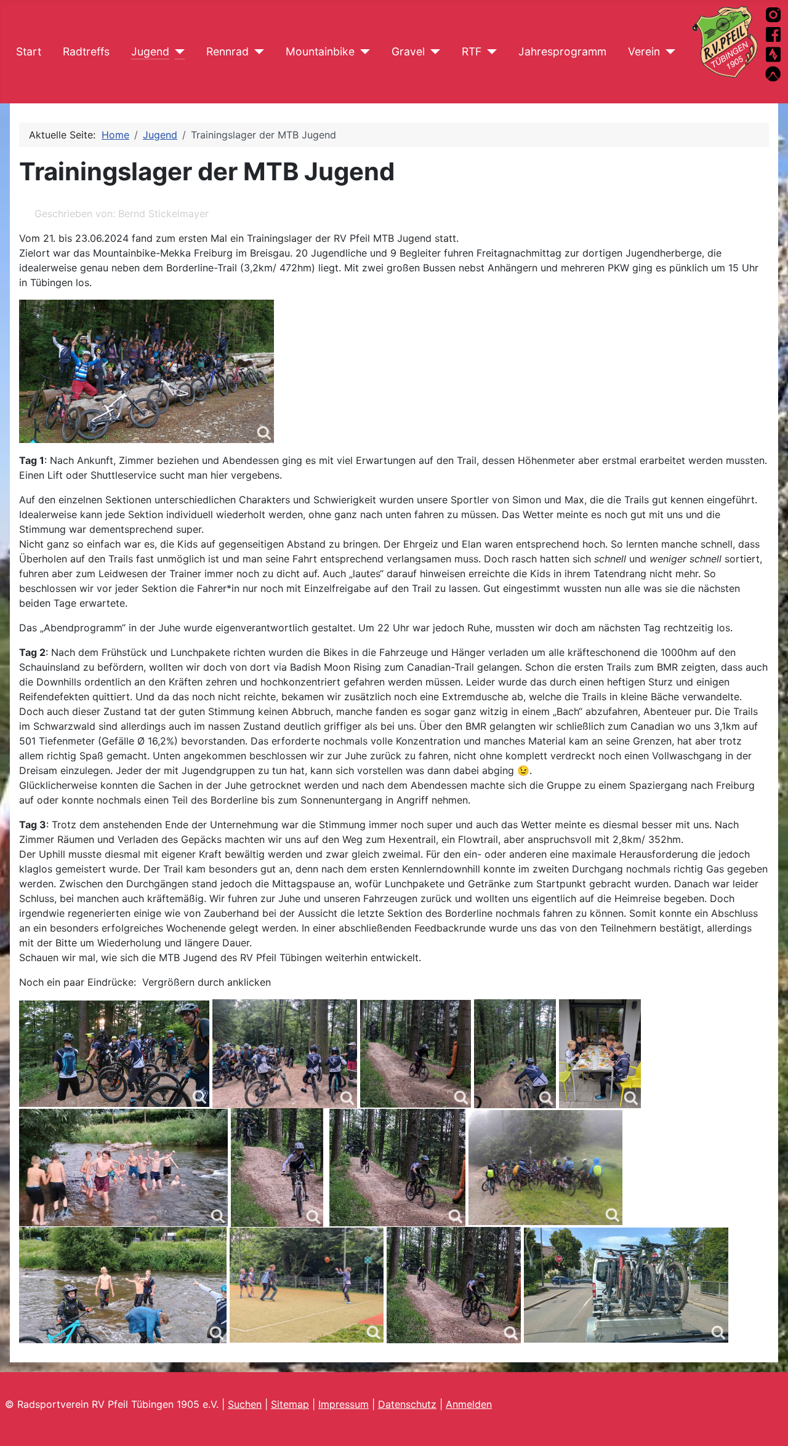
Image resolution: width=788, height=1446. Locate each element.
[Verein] (667, 52)
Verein (644, 51)
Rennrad (227, 51)
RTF (471, 51)
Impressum (343, 1404)
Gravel (408, 51)
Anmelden (469, 1404)
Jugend (150, 51)
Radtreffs (86, 51)
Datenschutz (407, 1404)
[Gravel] (432, 52)
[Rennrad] (256, 52)
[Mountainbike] (362, 52)
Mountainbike (320, 51)
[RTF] (489, 52)
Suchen (245, 1404)
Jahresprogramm (562, 51)
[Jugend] (177, 52)
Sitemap (290, 1404)
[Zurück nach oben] (766, 1423)
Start (28, 51)
